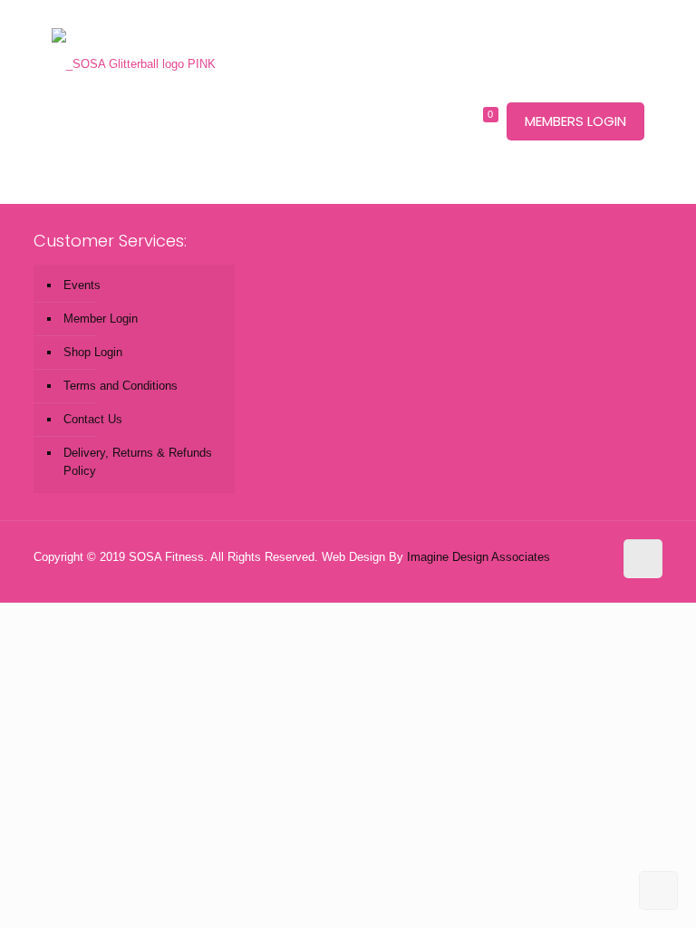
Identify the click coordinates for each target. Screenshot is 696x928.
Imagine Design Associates (478, 557)
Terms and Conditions (120, 385)
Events (82, 285)
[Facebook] (546, 574)
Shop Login (92, 352)
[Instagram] (595, 574)
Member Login (100, 318)
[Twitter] (571, 574)
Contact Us (92, 419)
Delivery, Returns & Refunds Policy (137, 462)
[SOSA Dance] (134, 36)
